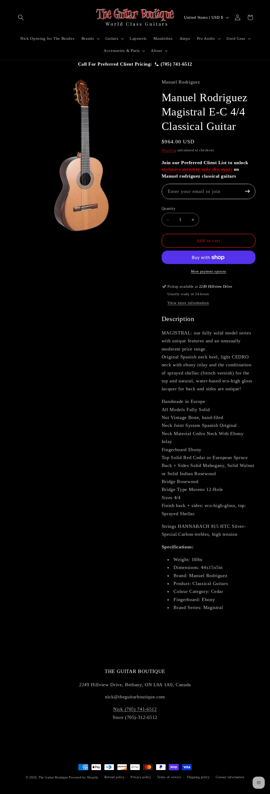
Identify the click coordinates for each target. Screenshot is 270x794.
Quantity (169, 208)
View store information (188, 302)
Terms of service (169, 777)
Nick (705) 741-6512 (135, 709)
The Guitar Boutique (53, 777)
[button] (21, 17)
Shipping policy (198, 777)
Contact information (230, 777)
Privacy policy (141, 777)
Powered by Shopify (83, 777)
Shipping (169, 150)
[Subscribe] (247, 191)
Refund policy (114, 777)
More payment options (208, 271)
